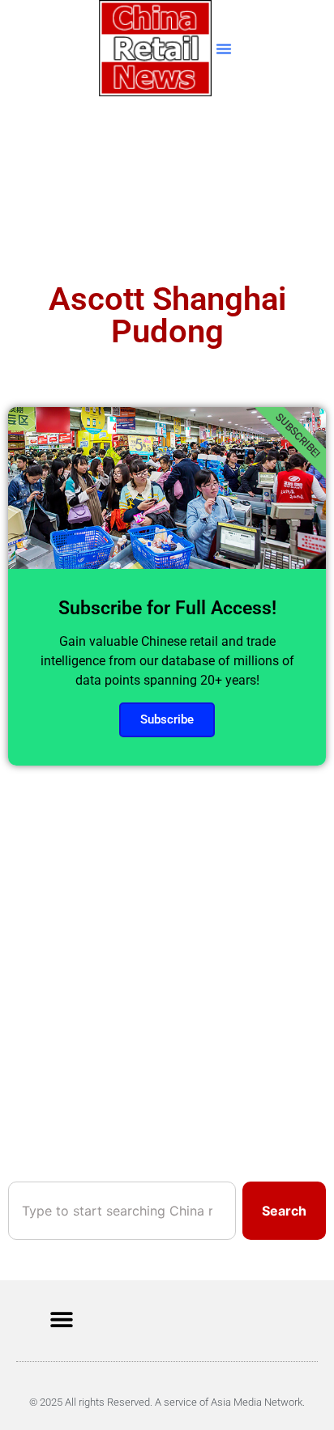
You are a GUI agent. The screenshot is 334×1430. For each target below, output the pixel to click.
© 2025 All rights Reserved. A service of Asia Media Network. (167, 1402)
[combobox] (122, 1211)
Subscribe (167, 719)
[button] (224, 48)
